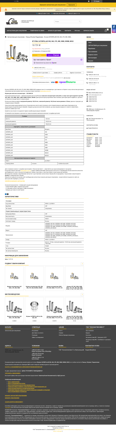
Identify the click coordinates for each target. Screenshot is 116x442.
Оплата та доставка (54, 30)
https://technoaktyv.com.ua (95, 92)
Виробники (91, 48)
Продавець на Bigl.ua (58, 428)
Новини (61, 333)
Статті (60, 330)
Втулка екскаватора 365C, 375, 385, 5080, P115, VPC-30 (54, 287)
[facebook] (6, 194)
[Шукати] (79, 21)
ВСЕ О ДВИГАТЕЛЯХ (13, 382)
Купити (39, 55)
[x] (7, 194)
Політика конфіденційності (76, 429)
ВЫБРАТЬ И (23, 367)
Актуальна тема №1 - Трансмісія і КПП (96, 337)
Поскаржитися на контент (62, 429)
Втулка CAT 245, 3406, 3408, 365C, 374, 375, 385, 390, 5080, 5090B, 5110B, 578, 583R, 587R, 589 (74, 288)
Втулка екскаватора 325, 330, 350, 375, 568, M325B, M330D (34, 287)
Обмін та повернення (38, 337)
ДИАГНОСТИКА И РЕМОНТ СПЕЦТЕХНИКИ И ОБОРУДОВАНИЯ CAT (27, 386)
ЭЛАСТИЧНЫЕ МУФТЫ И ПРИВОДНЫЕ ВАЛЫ (21, 388)
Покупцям (34, 335)
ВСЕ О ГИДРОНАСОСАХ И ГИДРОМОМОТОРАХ (21, 385)
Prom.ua (67, 426)
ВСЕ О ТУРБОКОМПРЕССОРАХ (16, 383)
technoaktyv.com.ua (45, 91)
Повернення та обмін (37, 30)
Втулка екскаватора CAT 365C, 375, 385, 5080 (14, 287)
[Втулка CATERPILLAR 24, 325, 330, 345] (34, 307)
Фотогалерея (92, 57)
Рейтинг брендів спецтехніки (66, 335)
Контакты (8, 407)
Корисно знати (89, 30)
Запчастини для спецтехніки (17, 30)
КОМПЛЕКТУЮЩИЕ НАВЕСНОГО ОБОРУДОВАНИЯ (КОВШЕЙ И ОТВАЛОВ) (29, 390)
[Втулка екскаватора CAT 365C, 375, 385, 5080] (14, 276)
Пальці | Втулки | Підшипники (34, 37)
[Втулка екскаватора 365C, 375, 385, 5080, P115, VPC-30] (54, 276)
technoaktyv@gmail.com (94, 95)
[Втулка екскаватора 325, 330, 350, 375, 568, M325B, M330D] (34, 276)
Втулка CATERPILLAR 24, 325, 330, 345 (34, 317)
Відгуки (90, 61)
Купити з (50, 55)
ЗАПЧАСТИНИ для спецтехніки (97, 45)
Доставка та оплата (37, 333)
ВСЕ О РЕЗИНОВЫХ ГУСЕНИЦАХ (17, 391)
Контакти (68, 30)
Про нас (77, 30)
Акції (90, 42)
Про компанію (92, 51)
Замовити (71, 5)
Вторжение (35, 330)
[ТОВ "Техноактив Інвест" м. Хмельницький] (12, 21)
